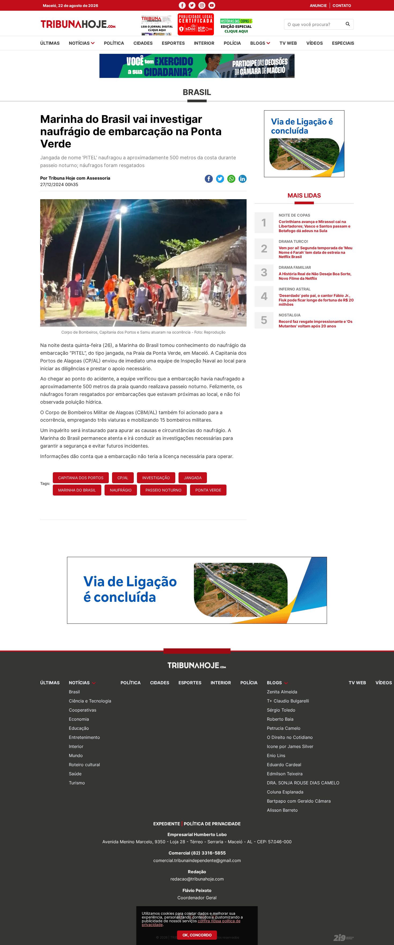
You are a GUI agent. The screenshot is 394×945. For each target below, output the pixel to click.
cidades (143, 43)
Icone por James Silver (290, 746)
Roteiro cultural (84, 764)
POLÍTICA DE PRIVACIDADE (212, 823)
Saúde (75, 773)
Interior (76, 746)
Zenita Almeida (282, 691)
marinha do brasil (77, 490)
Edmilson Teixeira (285, 773)
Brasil (74, 691)
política (114, 43)
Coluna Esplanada (285, 792)
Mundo (76, 755)
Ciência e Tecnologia (90, 701)
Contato (342, 5)
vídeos (314, 43)
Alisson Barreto (282, 810)
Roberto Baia (280, 719)
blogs (257, 43)
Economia (79, 719)
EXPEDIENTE (166, 823)
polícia (232, 43)
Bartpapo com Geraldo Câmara (299, 801)
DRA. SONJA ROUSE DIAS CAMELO (303, 782)
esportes (173, 43)
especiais (343, 43)
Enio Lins (276, 755)
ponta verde (208, 490)
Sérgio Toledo (281, 710)
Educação (79, 728)
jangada (193, 477)
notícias (79, 43)
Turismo (77, 782)
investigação (156, 477)
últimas (50, 43)
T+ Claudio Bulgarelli (288, 701)
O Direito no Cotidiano (290, 737)
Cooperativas (82, 710)
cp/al (122, 477)
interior (204, 43)
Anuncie (318, 5)
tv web (288, 43)
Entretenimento (84, 737)
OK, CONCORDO (197, 935)
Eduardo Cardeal (284, 764)
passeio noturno (163, 490)
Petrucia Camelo (283, 728)
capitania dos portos (80, 477)
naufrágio (121, 490)
